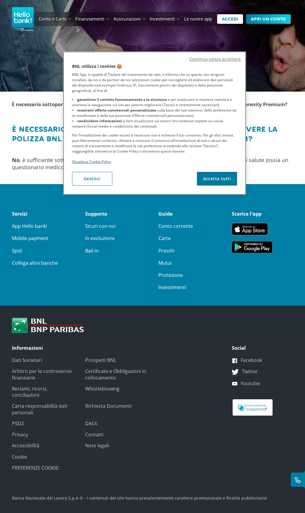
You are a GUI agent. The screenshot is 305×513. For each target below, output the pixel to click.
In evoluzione (100, 238)
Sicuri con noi (100, 226)
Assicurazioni (127, 19)
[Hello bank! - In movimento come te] (23, 19)
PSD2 (18, 423)
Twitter (250, 371)
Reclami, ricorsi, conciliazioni (29, 391)
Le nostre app (198, 19)
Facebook (251, 360)
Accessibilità (25, 445)
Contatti (94, 434)
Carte (164, 238)
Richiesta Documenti (108, 406)
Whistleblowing (102, 388)
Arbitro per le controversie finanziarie (42, 374)
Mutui (165, 263)
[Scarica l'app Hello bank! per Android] (252, 246)
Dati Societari (27, 360)
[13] (252, 407)
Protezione (170, 275)
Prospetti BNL (100, 360)
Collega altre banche (35, 263)
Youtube (250, 383)
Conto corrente (175, 226)
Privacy (20, 434)
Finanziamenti (89, 19)
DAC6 (91, 423)
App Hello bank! (29, 226)
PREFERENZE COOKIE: (36, 468)
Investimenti (162, 19)
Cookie (19, 457)
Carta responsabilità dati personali (39, 409)
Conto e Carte (52, 19)
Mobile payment (30, 238)
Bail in (92, 250)
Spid (17, 250)
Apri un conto (268, 19)
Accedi (230, 19)
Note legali (97, 445)
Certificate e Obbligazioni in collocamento (115, 374)
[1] (48, 324)
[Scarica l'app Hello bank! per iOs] (252, 228)
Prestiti (166, 250)
